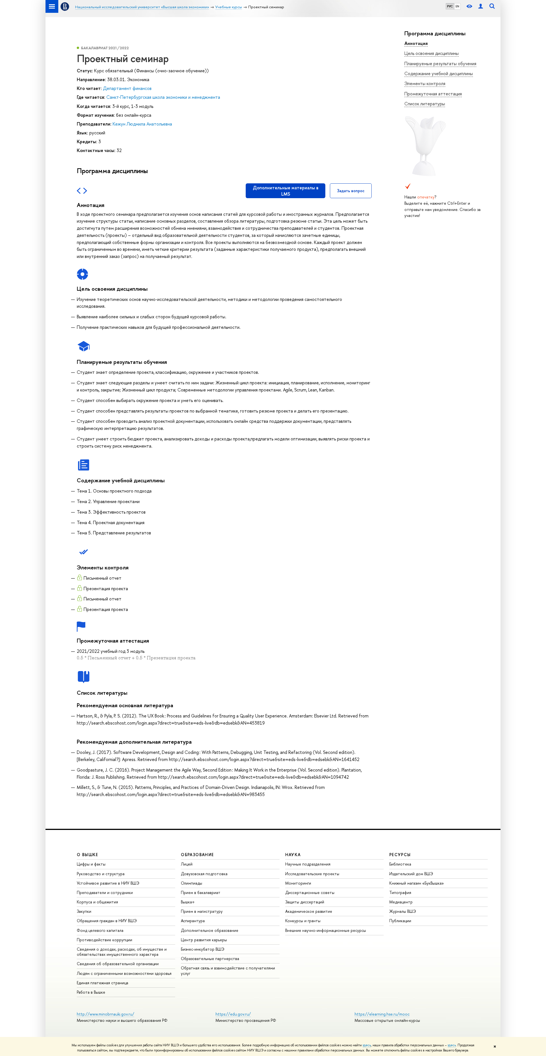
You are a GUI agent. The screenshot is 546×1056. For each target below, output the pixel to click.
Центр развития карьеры (204, 939)
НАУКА (293, 854)
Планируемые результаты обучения (440, 63)
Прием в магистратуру (202, 911)
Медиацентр (401, 902)
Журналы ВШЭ (402, 911)
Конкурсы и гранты (302, 920)
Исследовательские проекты (312, 873)
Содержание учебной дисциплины (438, 73)
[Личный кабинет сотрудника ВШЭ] (480, 6)
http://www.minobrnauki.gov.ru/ (105, 1014)
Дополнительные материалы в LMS (285, 190)
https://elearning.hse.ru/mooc (382, 1014)
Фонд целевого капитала (100, 930)
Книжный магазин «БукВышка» (416, 883)
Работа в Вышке (91, 992)
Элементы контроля (424, 83)
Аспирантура (193, 920)
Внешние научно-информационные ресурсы (325, 930)
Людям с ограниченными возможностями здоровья (124, 973)
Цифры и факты (91, 864)
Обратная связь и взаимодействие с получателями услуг (228, 970)
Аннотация (416, 43)
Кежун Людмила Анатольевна (142, 124)
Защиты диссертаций (304, 902)
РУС (450, 6)
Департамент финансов (127, 88)
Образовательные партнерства (210, 958)
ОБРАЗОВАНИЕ (197, 854)
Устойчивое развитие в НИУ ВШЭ (108, 883)
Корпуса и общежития (97, 902)
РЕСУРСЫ (400, 854)
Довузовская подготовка (204, 873)
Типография (400, 892)
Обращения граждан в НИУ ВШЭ (107, 920)
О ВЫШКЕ (87, 854)
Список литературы (424, 104)
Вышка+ (188, 902)
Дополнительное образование (209, 930)
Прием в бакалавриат (200, 892)
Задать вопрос (351, 190)
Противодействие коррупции (104, 939)
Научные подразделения (307, 864)
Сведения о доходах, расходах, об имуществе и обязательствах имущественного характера (122, 951)
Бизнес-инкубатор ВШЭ (202, 949)
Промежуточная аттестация (433, 94)
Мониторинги (298, 883)
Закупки (84, 911)
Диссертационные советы (309, 892)
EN (457, 6)
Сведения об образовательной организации (118, 963)
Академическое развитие (308, 911)
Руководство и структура (101, 873)
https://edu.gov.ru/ (233, 1014)
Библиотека (400, 864)
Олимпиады (191, 883)
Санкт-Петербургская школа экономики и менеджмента (163, 97)
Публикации (400, 920)
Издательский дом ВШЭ (411, 873)
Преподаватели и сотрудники (105, 892)
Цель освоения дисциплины (431, 53)
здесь (367, 1045)
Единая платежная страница (102, 982)
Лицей (187, 864)
